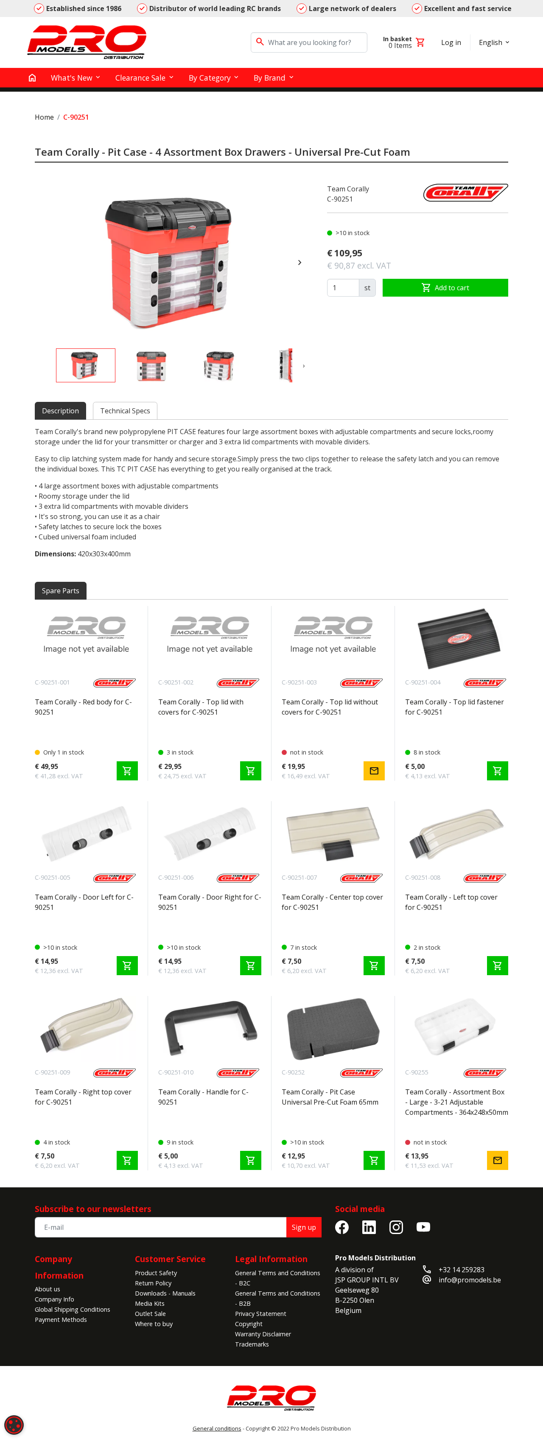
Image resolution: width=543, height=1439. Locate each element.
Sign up (304, 1227)
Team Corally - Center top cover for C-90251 (332, 902)
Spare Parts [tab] (60, 590)
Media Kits (150, 1303)
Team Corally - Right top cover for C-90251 (83, 1097)
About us (47, 1289)
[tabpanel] (271, 492)
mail (374, 771)
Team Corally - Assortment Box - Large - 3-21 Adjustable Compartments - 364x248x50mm (456, 1102)
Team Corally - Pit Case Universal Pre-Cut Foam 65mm (330, 1097)
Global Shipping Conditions (72, 1309)
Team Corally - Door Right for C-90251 (209, 902)
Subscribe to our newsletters (93, 1209)
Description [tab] (60, 410)
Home (44, 117)
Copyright (249, 1324)
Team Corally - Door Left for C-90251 (84, 902)
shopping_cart (127, 771)
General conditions (217, 1428)
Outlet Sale (150, 1314)
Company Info (54, 1299)
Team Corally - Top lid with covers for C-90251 (201, 707)
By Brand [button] (269, 78)
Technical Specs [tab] (125, 410)
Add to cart (445, 288)
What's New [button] (71, 78)
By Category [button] (210, 78)
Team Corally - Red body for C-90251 (83, 707)
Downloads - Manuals (165, 1293)
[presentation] (300, 263)
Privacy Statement (260, 1314)
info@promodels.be (470, 1280)
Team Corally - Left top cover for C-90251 (451, 902)
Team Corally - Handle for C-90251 (203, 1097)
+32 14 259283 (461, 1269)
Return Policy (153, 1283)
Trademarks (252, 1344)
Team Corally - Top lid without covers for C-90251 (330, 707)
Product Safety (156, 1273)
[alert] (14, 1425)
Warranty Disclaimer (263, 1334)
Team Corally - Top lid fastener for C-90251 (454, 707)
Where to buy (154, 1324)
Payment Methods (61, 1320)
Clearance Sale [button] (140, 78)
